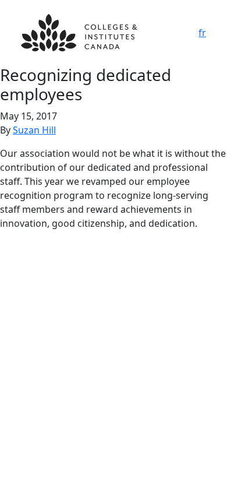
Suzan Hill (34, 130)
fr (202, 32)
